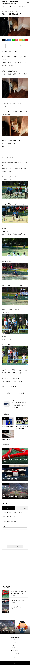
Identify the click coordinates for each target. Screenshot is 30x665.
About (15, 639)
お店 (5, 483)
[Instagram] (17, 407)
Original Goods (15, 650)
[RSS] (15, 657)
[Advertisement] (15, 567)
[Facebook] (12, 407)
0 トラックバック (22, 508)
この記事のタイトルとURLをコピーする (15, 45)
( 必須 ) (9, 516)
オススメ (15, 645)
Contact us (15, 647)
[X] (14, 407)
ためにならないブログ (15, 637)
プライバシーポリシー (15, 653)
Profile (15, 642)
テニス (4, 18)
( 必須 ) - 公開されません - (10, 521)
